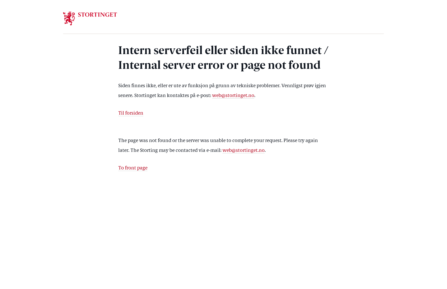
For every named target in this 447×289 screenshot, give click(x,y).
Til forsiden (130, 113)
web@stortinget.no (233, 95)
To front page (132, 168)
